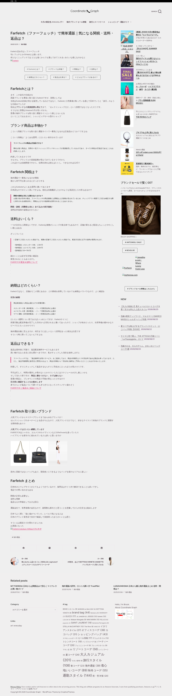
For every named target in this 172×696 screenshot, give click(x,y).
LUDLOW (66, 620)
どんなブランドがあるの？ (87, 77)
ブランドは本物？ (57, 69)
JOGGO (92, 616)
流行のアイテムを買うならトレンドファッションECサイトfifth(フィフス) (148, 61)
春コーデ (77, 665)
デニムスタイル (101, 638)
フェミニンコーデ (83, 645)
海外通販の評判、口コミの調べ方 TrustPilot (80, 586)
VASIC (97, 626)
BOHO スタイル (70, 609)
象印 (141, 89)
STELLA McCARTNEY (73, 626)
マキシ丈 (67, 649)
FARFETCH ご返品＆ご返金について (26, 388)
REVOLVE (131, 250)
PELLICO (104, 620)
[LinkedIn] (102, 548)
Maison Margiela (78, 620)
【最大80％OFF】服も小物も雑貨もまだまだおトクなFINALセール (148, 75)
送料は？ (94, 69)
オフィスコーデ (93, 630)
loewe (102, 616)
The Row (88, 626)
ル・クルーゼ (141, 86)
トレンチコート (72, 641)
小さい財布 (77, 661)
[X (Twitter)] (50, 548)
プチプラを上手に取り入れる (147, 132)
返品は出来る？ (61, 77)
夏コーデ (73, 654)
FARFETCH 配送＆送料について (24, 262)
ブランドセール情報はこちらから (142, 289)
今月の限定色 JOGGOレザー (52, 22)
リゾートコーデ (85, 649)
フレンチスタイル (99, 645)
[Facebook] (24, 548)
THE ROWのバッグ (143, 117)
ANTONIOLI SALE (134, 242)
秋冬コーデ (98, 670)
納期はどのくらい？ (37, 77)
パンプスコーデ (89, 642)
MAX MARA (93, 620)
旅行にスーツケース (97, 22)
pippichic (67, 623)
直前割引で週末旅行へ (145, 163)
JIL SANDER (82, 616)
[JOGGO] (127, 37)
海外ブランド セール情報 (76, 22)
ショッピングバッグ (93, 634)
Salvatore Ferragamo (100, 623)
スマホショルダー (70, 638)
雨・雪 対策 (100, 676)
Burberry (95, 613)
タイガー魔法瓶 (151, 89)
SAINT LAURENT (81, 622)
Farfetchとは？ (34, 69)
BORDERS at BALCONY (87, 609)
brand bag (81, 612)
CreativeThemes (68, 692)
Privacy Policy (16, 687)
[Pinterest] (76, 548)
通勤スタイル (77, 675)
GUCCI (70, 616)
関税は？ (77, 69)
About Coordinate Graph (126, 607)
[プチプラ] (127, 139)
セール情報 (85, 638)
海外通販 (24, 44)
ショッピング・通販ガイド (118, 22)
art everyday (16, 625)
